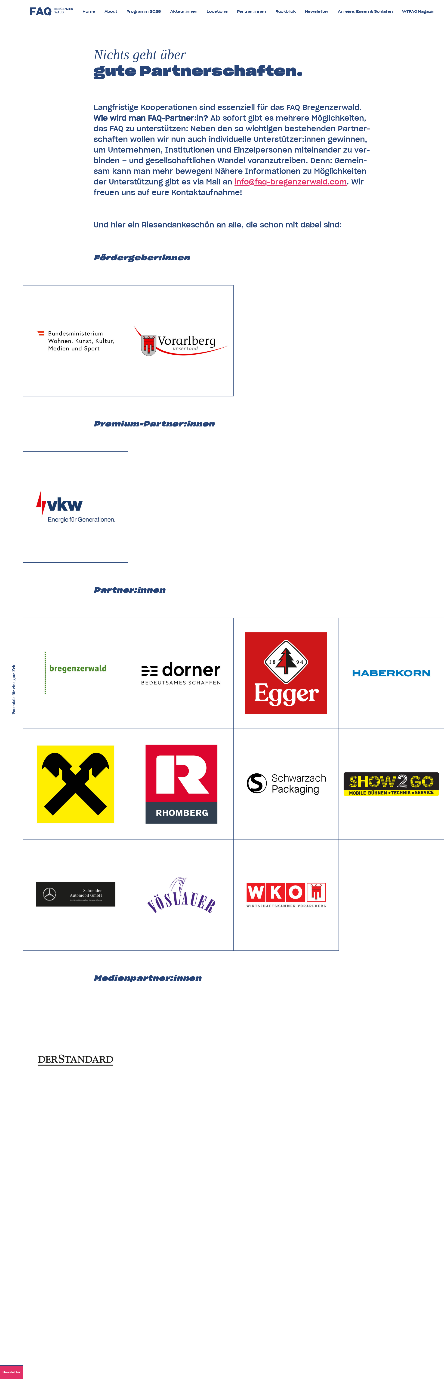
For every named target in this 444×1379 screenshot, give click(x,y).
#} (25, 288)
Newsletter (12, 1372)
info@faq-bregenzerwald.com (290, 182)
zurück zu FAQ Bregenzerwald (52, 11)
